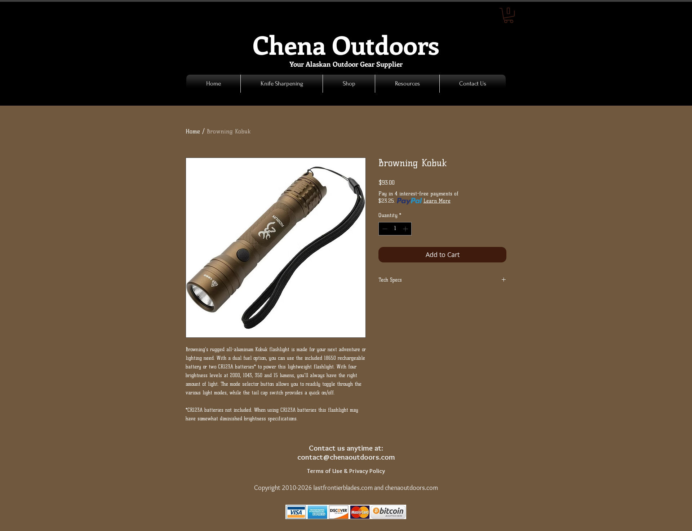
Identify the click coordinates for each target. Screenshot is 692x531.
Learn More (437, 201)
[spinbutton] (395, 228)
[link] (509, 15)
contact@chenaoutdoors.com (346, 456)
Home (193, 131)
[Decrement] (384, 228)
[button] (349, 84)
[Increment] (406, 228)
